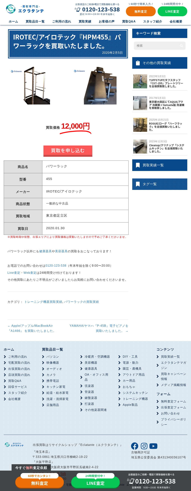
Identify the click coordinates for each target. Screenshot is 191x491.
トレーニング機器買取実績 (43, 301)
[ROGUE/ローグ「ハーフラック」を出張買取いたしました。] (140, 124)
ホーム (9, 349)
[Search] (181, 45)
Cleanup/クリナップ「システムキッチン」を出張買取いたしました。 (166, 148)
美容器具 (61, 251)
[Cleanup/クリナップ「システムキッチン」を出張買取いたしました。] (140, 146)
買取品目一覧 (52, 349)
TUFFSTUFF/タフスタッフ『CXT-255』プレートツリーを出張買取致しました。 (166, 83)
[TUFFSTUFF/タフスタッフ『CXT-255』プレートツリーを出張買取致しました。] (140, 81)
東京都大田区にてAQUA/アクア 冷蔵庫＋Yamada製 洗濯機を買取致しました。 (166, 105)
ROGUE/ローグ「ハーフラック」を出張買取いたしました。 (165, 127)
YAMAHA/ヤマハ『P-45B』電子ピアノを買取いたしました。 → (99, 328)
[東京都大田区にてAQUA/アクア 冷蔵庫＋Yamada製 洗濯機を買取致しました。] (140, 102)
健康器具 (45, 251)
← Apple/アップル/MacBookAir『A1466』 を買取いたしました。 (31, 328)
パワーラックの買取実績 (81, 301)
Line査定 (13, 272)
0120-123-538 (56, 265)
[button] (141, 11)
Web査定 (30, 272)
